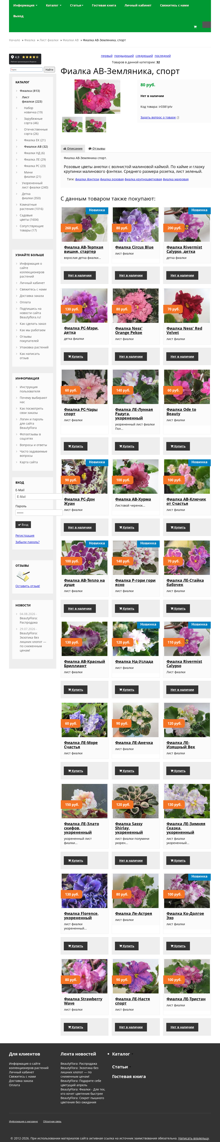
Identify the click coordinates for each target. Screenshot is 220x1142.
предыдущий (124, 56)
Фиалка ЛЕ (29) (35, 159)
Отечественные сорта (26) (36, 131)
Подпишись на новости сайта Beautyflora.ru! (30, 313)
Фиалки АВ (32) (36, 146)
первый (107, 56)
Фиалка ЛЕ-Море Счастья (81, 744)
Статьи (75, 5)
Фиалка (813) (30, 91)
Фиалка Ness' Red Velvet (184, 330)
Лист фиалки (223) (32, 99)
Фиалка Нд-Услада (134, 661)
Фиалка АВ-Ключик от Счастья (186, 501)
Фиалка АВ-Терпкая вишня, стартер (83, 249)
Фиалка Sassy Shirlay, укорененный (129, 828)
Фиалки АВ (71, 40)
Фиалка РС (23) (35, 166)
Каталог (52, 5)
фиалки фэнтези (87, 179)
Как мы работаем (32, 330)
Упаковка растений (34, 347)
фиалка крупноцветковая (143, 179)
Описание (74, 148)
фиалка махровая (176, 179)
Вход (24, 524)
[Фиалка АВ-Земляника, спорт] (97, 96)
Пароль (20, 506)
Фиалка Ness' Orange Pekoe (128, 330)
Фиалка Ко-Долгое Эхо (185, 915)
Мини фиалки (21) (32, 174)
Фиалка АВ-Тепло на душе (84, 582)
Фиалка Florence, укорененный (81, 915)
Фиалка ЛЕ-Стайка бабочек (185, 582)
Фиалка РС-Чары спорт (81, 411)
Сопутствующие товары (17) (32, 228)
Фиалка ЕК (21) (35, 140)
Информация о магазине (23, 1121)
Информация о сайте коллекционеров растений (32, 269)
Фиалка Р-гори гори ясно (135, 582)
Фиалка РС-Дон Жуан (79, 501)
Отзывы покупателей (29, 338)
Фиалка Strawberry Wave (83, 1001)
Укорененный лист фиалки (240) (35, 185)
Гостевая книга (129, 1076)
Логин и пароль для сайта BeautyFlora (31, 423)
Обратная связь (52, 1121)
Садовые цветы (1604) (29, 217)
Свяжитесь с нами (33, 289)
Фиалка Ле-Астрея (133, 913)
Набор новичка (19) (33, 110)
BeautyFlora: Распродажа (29, 620)
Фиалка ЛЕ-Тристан (186, 998)
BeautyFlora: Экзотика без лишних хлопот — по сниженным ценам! (33, 641)
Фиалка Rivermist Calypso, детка (184, 249)
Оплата (25, 302)
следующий (144, 56)
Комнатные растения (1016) (31, 206)
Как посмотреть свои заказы (31, 410)
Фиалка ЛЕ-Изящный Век (181, 744)
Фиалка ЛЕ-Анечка (134, 742)
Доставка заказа (32, 296)
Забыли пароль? (27, 542)
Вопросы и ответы (33, 445)
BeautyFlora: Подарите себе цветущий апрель (81, 1083)
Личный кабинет (32, 283)
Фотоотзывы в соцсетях (30, 436)
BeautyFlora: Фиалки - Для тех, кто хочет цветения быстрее (83, 1091)
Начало (14, 40)
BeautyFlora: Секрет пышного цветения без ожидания (82, 1100)
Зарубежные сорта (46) (33, 121)
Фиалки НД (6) (34, 153)
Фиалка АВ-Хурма (133, 499)
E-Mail (19, 490)
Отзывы (98, 148)
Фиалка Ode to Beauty (181, 411)
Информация (24, 5)
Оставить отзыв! (27, 586)
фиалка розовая (112, 179)
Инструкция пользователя (30, 389)
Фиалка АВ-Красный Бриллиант (84, 663)
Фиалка (29, 40)
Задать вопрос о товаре (158, 117)
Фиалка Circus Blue (134, 247)
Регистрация (24, 535)
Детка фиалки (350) (31, 196)
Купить (77, 356)
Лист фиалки (49, 40)
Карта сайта (29, 462)
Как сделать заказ (33, 324)
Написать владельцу (193, 1138)
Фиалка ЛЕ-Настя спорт (132, 1001)
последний (163, 56)
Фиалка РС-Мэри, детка (81, 330)
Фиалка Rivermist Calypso (184, 663)
